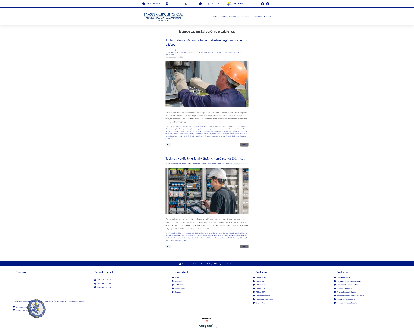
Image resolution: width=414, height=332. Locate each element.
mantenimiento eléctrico (216, 235)
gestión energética (191, 131)
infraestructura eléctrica (206, 131)
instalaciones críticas (237, 131)
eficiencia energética (172, 129)
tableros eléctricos (195, 163)
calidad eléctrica (200, 233)
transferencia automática (213, 136)
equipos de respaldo (228, 129)
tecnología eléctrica (239, 238)
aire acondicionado (188, 233)
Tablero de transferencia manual (222, 52)
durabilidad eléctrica (240, 233)
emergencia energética (186, 129)
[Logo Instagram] (262, 3)
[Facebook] (267, 3)
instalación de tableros (222, 131)
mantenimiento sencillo (232, 235)
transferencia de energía (231, 136)
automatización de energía (185, 126)
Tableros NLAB (227, 163)
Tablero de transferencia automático (199, 52)
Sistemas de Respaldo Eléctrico (177, 52)
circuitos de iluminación (215, 233)
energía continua (200, 129)
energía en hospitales (214, 129)
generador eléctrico (177, 131)
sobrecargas (218, 238)
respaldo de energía (201, 134)
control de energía (228, 126)
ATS (174, 126)
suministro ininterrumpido (178, 136)
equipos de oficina (185, 235)
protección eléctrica (180, 238)
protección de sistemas (186, 134)
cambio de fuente (200, 126)
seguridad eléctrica (228, 134)
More (244, 144)
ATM (170, 126)
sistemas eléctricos (207, 238)
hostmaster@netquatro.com (177, 50)
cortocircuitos (228, 233)
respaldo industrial (215, 134)
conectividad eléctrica (214, 126)
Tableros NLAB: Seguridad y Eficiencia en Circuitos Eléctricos (205, 158)
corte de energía (241, 126)
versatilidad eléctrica (181, 240)
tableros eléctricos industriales (212, 163)
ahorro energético (175, 233)
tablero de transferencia (196, 136)
